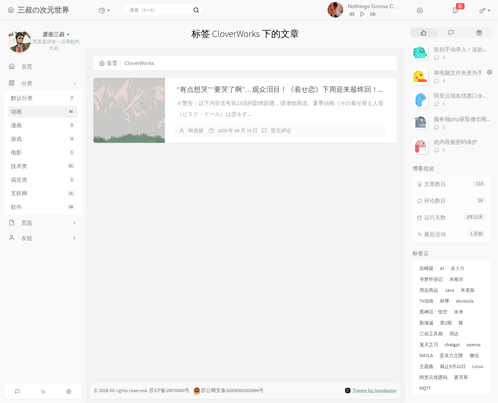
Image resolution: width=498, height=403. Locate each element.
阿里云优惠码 (433, 377)
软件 (42, 206)
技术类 (42, 166)
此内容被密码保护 (455, 141)
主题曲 (426, 366)
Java (449, 290)
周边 (454, 333)
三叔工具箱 (431, 333)
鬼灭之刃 (428, 344)
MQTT (425, 388)
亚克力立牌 (451, 355)
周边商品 (428, 290)
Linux (477, 366)
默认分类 (42, 98)
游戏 (42, 138)
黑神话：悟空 (433, 312)
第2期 (446, 323)
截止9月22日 (453, 366)
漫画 (42, 125)
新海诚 (426, 323)
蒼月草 (461, 377)
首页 (112, 63)
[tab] (423, 32)
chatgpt (452, 344)
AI (442, 268)
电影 (42, 152)
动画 (42, 111)
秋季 (444, 301)
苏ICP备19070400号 (169, 390)
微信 (474, 355)
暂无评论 (281, 130)
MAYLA (426, 355)
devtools (464, 301)
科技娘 (195, 130)
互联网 (42, 193)
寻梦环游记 (431, 279)
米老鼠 (468, 290)
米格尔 (456, 279)
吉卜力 (458, 268)
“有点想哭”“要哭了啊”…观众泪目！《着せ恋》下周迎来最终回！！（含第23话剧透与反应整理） (326, 89)
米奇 (458, 312)
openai (473, 344)
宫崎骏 (426, 268)
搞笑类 (42, 179)
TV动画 (426, 301)
